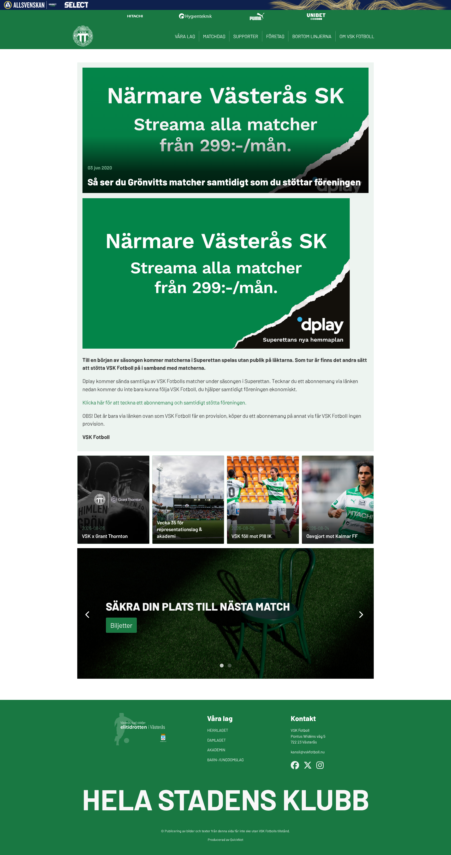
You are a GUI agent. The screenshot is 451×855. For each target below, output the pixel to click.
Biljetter (121, 625)
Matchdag (214, 36)
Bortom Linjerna (311, 36)
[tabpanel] (225, 613)
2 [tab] (229, 665)
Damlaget (216, 740)
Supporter (245, 36)
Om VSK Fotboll (357, 36)
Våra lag (185, 36)
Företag (275, 36)
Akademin (216, 749)
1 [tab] (221, 665)
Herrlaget (217, 730)
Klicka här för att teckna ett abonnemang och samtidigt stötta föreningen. (164, 402)
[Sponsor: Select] (76, 6)
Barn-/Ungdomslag (225, 759)
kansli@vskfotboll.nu (308, 751)
